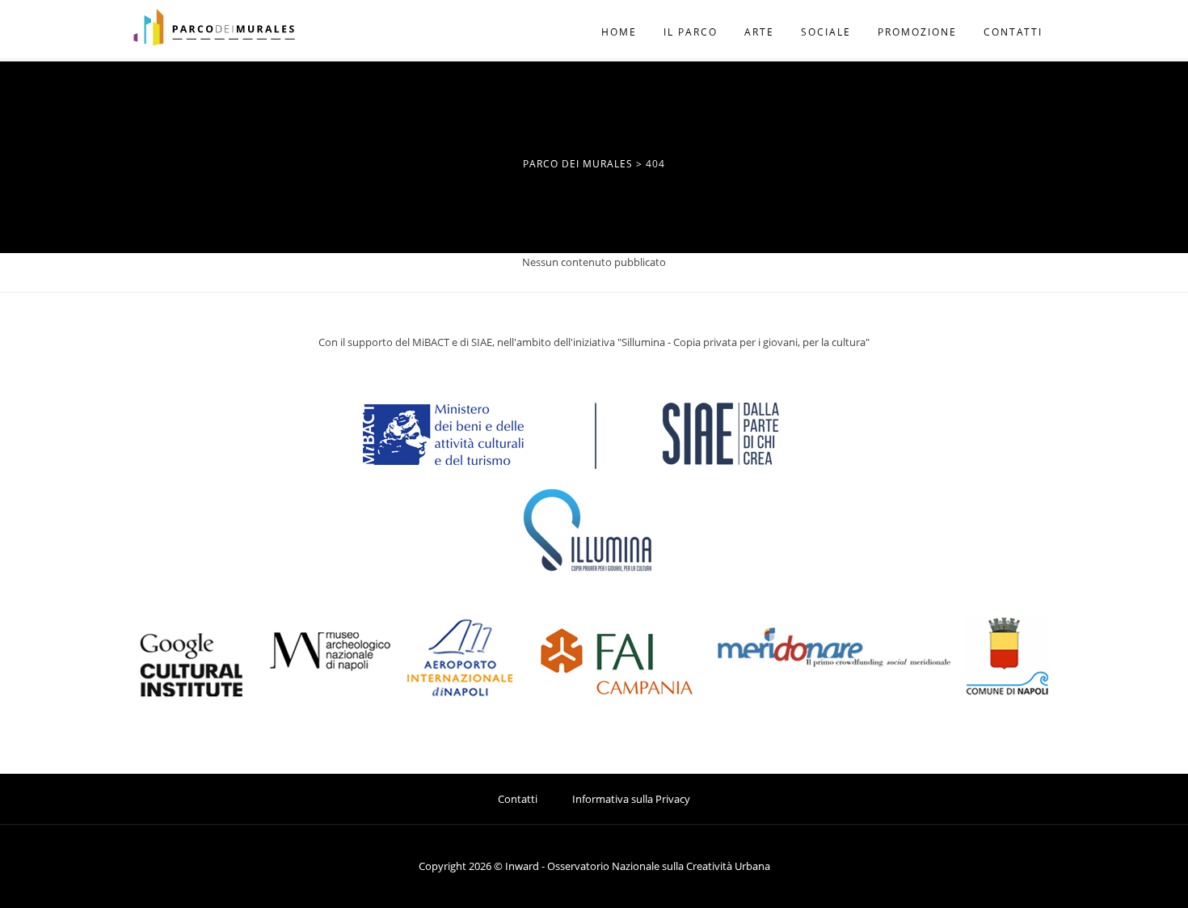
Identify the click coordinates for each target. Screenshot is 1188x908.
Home (619, 32)
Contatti (1013, 32)
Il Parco (691, 32)
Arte (759, 32)
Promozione (917, 32)
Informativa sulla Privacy (631, 799)
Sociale (826, 32)
